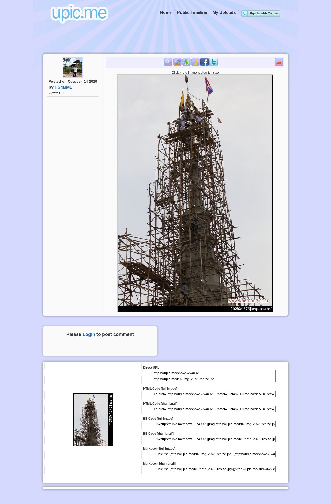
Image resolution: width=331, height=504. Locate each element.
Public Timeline (192, 12)
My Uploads (224, 12)
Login (88, 334)
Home (166, 12)
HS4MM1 (63, 87)
